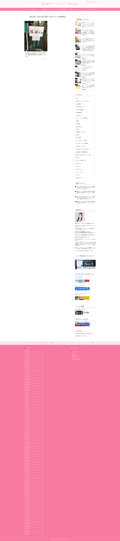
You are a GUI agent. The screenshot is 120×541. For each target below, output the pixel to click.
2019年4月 (34, 369)
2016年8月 (34, 452)
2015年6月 (34, 489)
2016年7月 (34, 455)
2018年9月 (34, 387)
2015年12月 (34, 473)
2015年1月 (34, 502)
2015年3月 (34, 497)
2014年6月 (34, 520)
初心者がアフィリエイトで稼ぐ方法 (60, 3)
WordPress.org (75, 359)
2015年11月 (34, 476)
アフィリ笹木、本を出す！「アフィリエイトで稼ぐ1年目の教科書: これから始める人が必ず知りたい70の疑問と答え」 (88, 32)
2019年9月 (34, 355)
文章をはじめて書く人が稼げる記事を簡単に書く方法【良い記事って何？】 (88, 62)
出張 (86, 157)
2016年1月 (34, 471)
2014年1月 (34, 534)
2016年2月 (34, 468)
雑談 (86, 134)
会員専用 (85, 104)
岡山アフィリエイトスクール (86, 101)
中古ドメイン (85, 169)
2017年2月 (34, 437)
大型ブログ (85, 177)
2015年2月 (34, 500)
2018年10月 (34, 384)
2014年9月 (34, 513)
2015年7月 (34, 486)
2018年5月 (34, 397)
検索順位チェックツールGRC (81, 321)
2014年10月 (34, 510)
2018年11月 (34, 382)
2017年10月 (34, 416)
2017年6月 (34, 426)
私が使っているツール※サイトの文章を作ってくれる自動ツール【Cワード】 (88, 80)
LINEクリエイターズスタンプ (85, 149)
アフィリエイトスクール (88, 9)
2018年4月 (34, 400)
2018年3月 (34, 403)
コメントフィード (76, 357)
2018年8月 (34, 390)
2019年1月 (34, 376)
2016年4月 (34, 463)
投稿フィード (75, 355)
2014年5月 (34, 523)
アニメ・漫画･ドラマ (86, 160)
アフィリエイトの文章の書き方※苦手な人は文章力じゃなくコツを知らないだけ (88, 74)
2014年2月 (34, 531)
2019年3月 (34, 371)
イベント (85, 174)
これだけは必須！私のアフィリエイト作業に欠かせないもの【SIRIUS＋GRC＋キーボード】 (88, 40)
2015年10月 (34, 479)
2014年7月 (34, 518)
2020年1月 (34, 350)
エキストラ (85, 163)
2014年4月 (34, 526)
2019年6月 (34, 363)
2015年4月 (34, 494)
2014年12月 (34, 505)
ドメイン (85, 166)
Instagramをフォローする (81, 335)
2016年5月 (34, 460)
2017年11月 (34, 413)
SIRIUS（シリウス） (85, 146)
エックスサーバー (78, 277)
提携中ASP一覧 (45, 9)
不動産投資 (85, 112)
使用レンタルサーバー (74, 9)
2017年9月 (34, 418)
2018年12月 (34, 379)
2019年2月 (34, 374)
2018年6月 (34, 395)
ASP (86, 129)
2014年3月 (34, 528)
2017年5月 (34, 429)
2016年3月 (34, 465)
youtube (86, 115)
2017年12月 (34, 410)
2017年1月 (34, 439)
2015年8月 (34, 484)
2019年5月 (34, 366)
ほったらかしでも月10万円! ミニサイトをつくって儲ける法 (88, 55)
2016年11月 (34, 445)
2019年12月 (34, 353)
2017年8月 (34, 421)
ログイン (74, 354)
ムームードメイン (78, 310)
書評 (86, 120)
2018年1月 (34, 408)
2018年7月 (34, 392)
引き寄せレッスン (86, 106)
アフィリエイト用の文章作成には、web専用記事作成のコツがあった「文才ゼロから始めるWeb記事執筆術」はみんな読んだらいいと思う (88, 48)
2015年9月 (34, 481)
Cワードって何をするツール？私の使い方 (88, 67)
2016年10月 (34, 447)
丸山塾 (86, 123)
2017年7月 (34, 424)
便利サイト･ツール (86, 131)
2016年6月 (34, 458)
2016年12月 (34, 442)
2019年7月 (34, 361)
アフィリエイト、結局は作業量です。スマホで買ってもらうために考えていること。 (88, 86)
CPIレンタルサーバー (79, 286)
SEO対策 (85, 137)
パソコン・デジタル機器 (86, 143)
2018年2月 (34, 405)
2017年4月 (34, 431)
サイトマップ (74, 347)
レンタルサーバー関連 (86, 140)
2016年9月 (34, 450)
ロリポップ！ (78, 294)
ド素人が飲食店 (85, 109)
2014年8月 (34, 515)
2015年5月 (34, 492)
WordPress (86, 126)
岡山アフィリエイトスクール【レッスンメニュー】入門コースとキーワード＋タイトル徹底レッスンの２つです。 (88, 24)
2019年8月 (34, 358)
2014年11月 (34, 507)
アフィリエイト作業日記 (60, 9)
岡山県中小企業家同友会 (85, 152)
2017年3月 (34, 434)
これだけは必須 (31, 9)
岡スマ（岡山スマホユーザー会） (85, 154)
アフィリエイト (86, 172)
